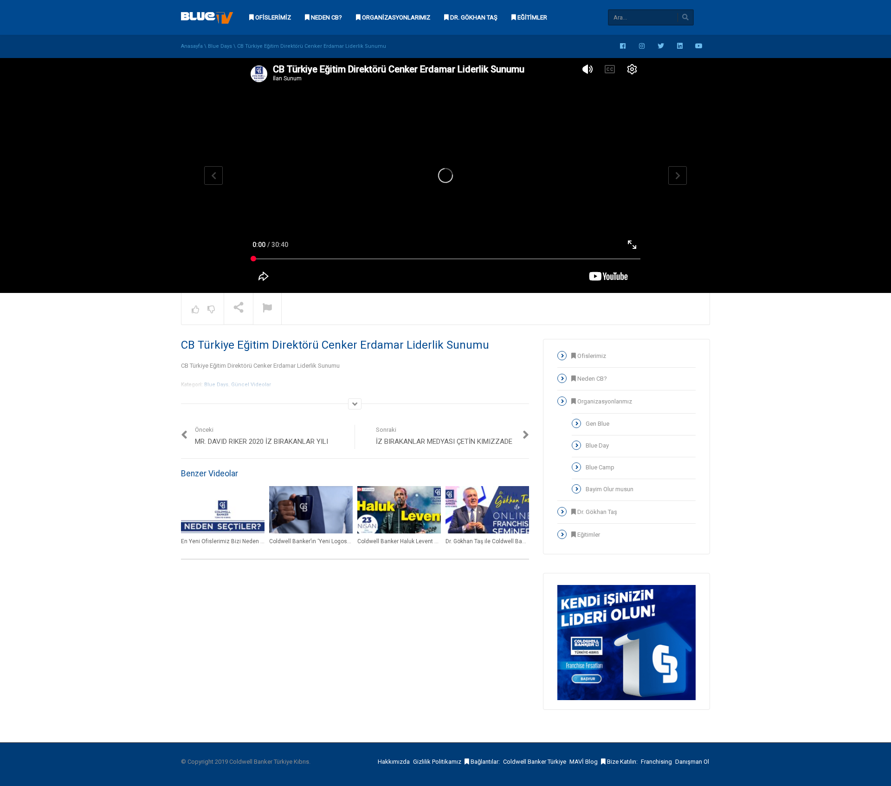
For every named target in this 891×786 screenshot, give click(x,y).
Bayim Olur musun (609, 489)
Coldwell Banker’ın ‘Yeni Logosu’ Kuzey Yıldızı (327, 541)
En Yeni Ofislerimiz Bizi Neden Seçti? (228, 541)
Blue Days (220, 46)
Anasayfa (192, 46)
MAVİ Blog (583, 761)
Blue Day (597, 445)
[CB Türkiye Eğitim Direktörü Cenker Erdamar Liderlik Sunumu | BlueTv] (207, 17)
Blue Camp (600, 467)
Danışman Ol (692, 761)
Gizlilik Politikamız (437, 761)
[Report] (267, 308)
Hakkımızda (394, 761)
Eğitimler (531, 17)
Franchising (656, 761)
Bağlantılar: (484, 761)
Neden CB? (326, 17)
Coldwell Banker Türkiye (534, 761)
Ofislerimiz (272, 17)
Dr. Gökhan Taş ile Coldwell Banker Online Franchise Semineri (524, 541)
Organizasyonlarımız (395, 17)
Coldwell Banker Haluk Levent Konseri (405, 541)
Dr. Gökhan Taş (473, 17)
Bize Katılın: (622, 761)
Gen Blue (597, 423)
